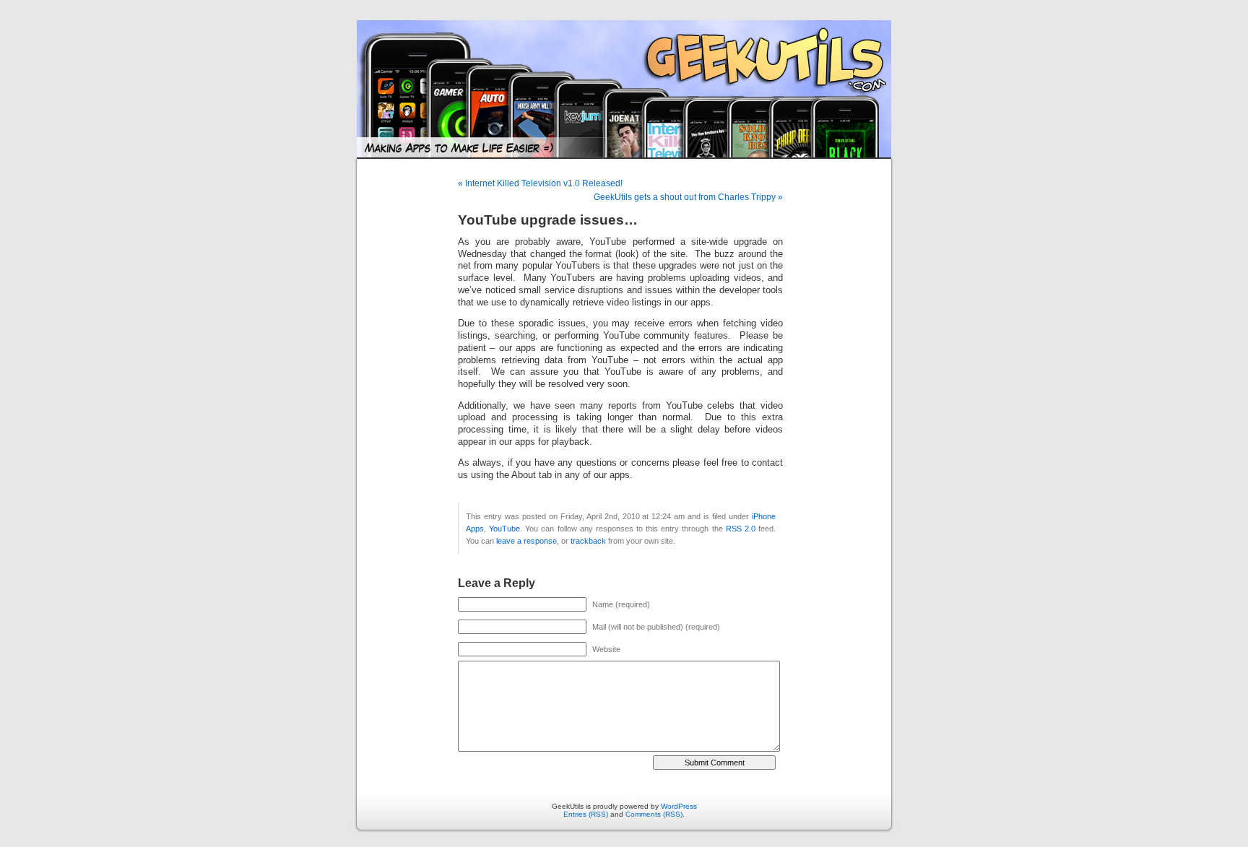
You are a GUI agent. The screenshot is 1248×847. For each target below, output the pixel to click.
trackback (588, 541)
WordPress (679, 806)
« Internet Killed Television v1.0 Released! (540, 183)
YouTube (504, 528)
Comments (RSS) (653, 814)
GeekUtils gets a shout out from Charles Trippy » (688, 197)
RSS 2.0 (740, 528)
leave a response (526, 541)
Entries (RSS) (585, 814)
